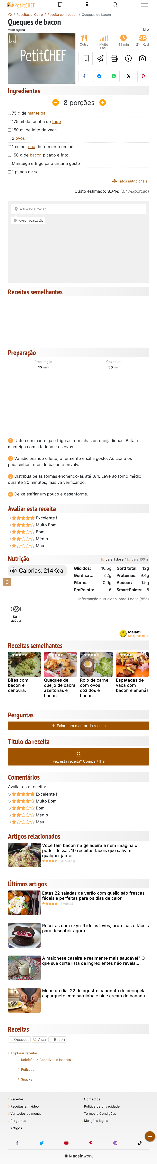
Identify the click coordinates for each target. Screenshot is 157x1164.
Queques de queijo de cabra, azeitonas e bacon (60, 688)
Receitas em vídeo (24, 1106)
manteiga (36, 113)
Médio (41, 538)
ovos (20, 138)
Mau (39, 545)
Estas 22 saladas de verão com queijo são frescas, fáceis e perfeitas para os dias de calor (94, 895)
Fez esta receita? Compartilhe (78, 761)
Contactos (92, 1099)
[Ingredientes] (7, 582)
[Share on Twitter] (128, 76)
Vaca (41, 1039)
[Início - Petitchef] (10, 14)
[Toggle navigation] (144, 5)
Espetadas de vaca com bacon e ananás (132, 685)
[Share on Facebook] (84, 76)
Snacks (26, 1079)
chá (31, 146)
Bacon (59, 1039)
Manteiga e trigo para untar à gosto (46, 163)
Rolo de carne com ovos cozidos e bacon (94, 688)
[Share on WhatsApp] (114, 76)
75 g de (28, 113)
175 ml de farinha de (36, 121)
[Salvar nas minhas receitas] (85, 58)
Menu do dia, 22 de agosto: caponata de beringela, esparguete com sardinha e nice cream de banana (94, 993)
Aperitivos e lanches (55, 1060)
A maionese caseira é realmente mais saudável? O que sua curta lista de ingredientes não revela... (93, 961)
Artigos (16, 1128)
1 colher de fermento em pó (42, 146)
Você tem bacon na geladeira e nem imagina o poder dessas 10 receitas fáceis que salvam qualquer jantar (89, 850)
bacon (36, 155)
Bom (40, 531)
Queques (21, 1039)
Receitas (17, 1099)
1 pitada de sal (25, 171)
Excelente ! (46, 518)
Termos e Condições (100, 1114)
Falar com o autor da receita (81, 726)
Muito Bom (46, 524)
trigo (56, 121)
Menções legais (96, 1121)
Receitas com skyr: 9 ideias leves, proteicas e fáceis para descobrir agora (95, 928)
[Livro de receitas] (60, 4)
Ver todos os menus (25, 1114)
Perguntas (18, 1121)
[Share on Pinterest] (143, 76)
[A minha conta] (87, 4)
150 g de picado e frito (40, 155)
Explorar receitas (24, 1053)
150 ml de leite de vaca (34, 129)
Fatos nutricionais (132, 181)
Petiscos (27, 1069)
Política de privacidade (102, 1106)
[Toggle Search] (115, 4)
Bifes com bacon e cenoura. (18, 685)
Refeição (28, 1060)
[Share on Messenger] (99, 76)
